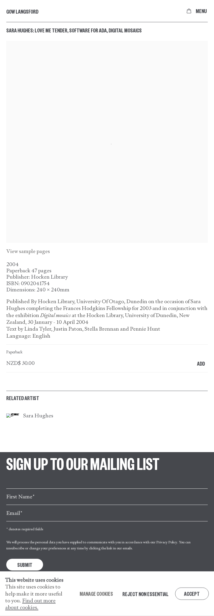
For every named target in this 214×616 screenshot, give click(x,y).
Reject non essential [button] (145, 593)
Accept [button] (192, 593)
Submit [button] (24, 564)
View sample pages (28, 251)
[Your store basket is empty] (189, 11)
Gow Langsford (22, 11)
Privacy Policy (166, 542)
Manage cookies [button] (96, 593)
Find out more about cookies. (30, 604)
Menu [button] (201, 11)
